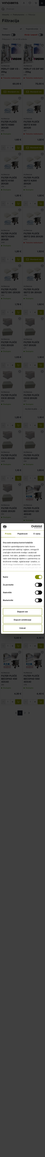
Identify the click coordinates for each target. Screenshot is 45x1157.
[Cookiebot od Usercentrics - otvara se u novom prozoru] (31, 526)
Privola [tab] (8, 534)
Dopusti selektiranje (22, 620)
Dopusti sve (22, 612)
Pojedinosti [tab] (23, 534)
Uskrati (22, 628)
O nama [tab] (36, 534)
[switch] (38, 585)
